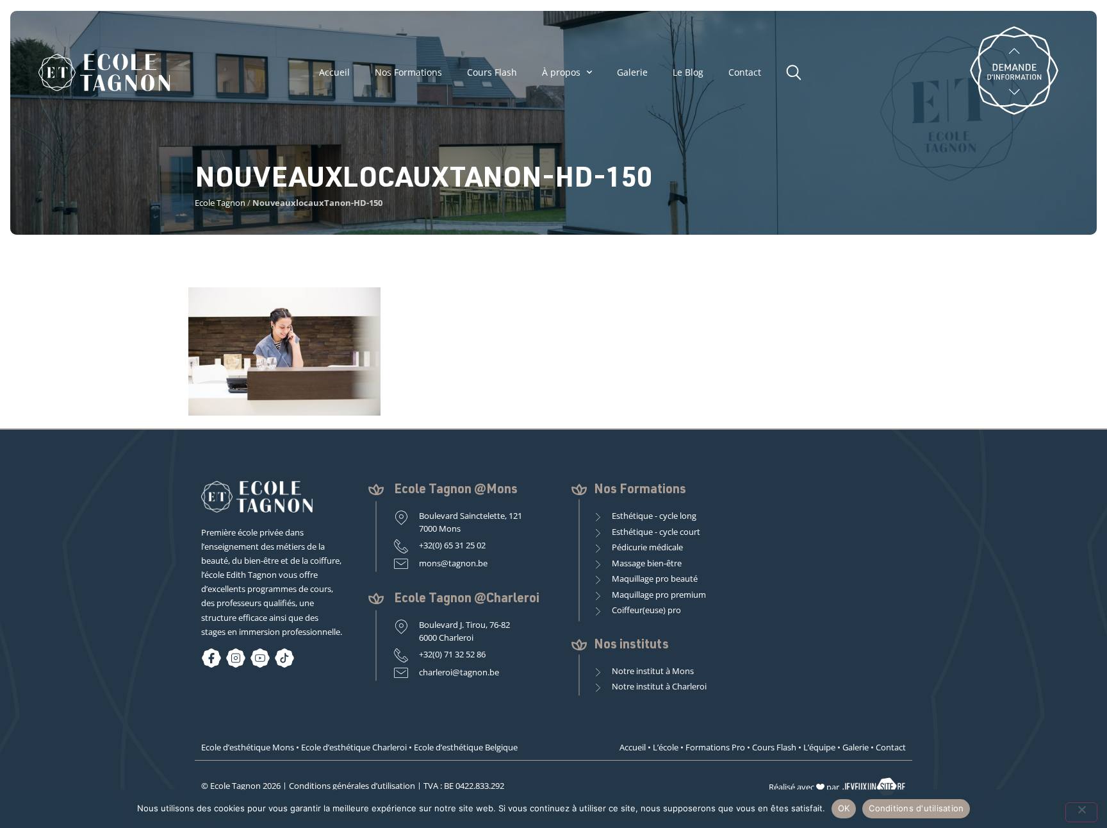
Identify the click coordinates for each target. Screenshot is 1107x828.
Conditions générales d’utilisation (352, 785)
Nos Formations (408, 72)
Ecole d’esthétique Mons (247, 747)
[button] (797, 70)
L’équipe (819, 747)
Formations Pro (715, 747)
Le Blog (688, 72)
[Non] (1081, 812)
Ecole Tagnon (220, 202)
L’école (665, 747)
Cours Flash (492, 72)
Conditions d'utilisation (916, 808)
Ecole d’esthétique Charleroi (354, 747)
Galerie (632, 72)
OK (844, 808)
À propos (561, 72)
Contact (744, 72)
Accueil (334, 72)
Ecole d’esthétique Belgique (466, 747)
